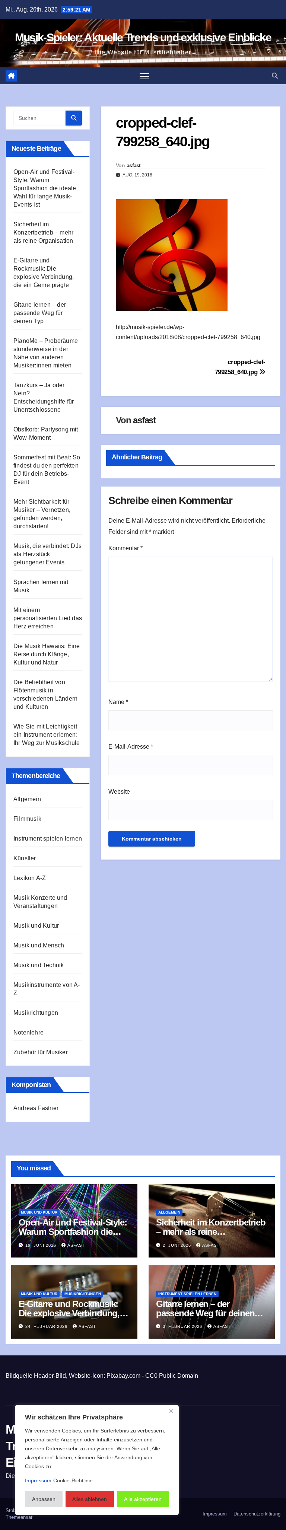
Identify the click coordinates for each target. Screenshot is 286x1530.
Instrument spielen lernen (47, 838)
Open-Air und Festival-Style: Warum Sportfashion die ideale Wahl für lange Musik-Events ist (44, 188)
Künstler (24, 858)
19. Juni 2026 (41, 1245)
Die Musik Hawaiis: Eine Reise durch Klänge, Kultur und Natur (46, 654)
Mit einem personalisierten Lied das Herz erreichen (47, 618)
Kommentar (125, 548)
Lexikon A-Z (29, 878)
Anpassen (43, 1499)
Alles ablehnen (89, 1499)
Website (119, 791)
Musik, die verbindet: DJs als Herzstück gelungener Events (47, 554)
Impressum (215, 1514)
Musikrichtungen (35, 1013)
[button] (275, 76)
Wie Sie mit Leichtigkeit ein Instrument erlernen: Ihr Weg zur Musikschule (46, 734)
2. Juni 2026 (178, 1245)
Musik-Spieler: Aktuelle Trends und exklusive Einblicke (143, 37)
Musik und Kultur (36, 925)
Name (118, 702)
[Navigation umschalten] (144, 76)
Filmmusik (27, 819)
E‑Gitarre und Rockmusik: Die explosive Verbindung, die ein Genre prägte (69, 1313)
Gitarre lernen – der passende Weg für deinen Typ (39, 313)
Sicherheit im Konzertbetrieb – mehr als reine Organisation (43, 232)
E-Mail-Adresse (130, 746)
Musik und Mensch (38, 945)
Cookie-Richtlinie (73, 1480)
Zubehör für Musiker (40, 1052)
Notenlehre (28, 1032)
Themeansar (19, 1517)
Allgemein (27, 799)
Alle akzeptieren (143, 1499)
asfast (134, 165)
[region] (97, 1460)
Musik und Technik (38, 965)
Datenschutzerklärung (256, 1514)
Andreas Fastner (35, 1108)
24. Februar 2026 (47, 1326)
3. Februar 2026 (183, 1326)
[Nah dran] (170, 1411)
